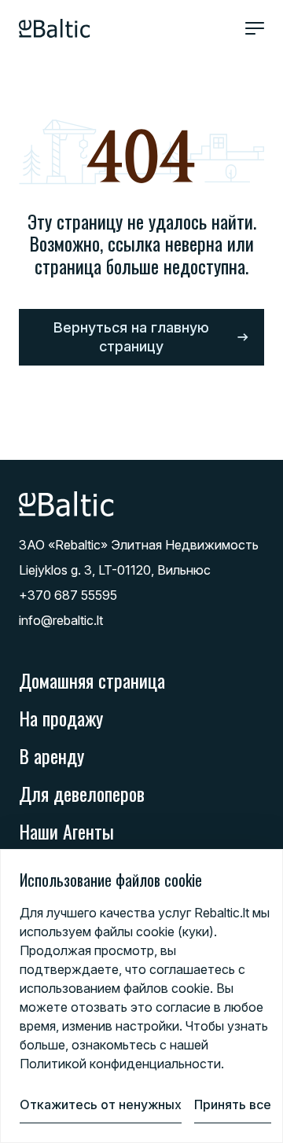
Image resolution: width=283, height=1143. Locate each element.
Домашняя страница (92, 680)
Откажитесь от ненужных (101, 1104)
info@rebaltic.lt (61, 620)
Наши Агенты (66, 831)
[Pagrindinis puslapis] (54, 28)
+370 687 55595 (68, 595)
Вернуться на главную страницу (131, 337)
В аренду (51, 755)
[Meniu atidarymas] (254, 28)
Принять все (232, 1104)
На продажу (61, 718)
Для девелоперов (82, 793)
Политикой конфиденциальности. (122, 1063)
